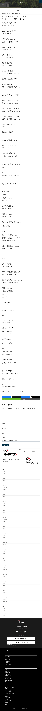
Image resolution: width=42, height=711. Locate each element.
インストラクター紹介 (8, 659)
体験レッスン (7, 677)
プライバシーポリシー (8, 700)
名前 (3, 423)
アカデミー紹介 (7, 656)
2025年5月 (4, 503)
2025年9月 (4, 494)
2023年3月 (4, 562)
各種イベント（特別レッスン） (10, 678)
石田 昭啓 (8, 661)
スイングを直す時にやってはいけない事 (11, 459)
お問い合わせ (7, 699)
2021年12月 (5, 597)
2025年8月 (4, 496)
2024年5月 (4, 530)
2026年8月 (4, 469)
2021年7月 (4, 608)
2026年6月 (4, 473)
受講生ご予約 (7, 704)
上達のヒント (7, 688)
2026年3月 (4, 480)
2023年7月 (4, 553)
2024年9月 (4, 521)
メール (4, 428)
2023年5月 (4, 558)
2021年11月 (5, 599)
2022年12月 (5, 569)
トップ (6, 650)
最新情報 (6, 702)
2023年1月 (4, 567)
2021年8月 (4, 606)
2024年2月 (4, 537)
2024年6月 (4, 528)
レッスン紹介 (7, 669)
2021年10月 (5, 601)
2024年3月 (4, 535)
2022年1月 (4, 594)
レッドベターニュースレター (10, 693)
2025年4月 (4, 505)
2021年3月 (4, 613)
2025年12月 (5, 487)
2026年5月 (4, 476)
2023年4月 (4, 560)
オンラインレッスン (8, 675)
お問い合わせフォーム (22, 638)
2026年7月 (4, 471)
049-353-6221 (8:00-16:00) (22, 642)
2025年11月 (5, 489)
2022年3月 (4, 590)
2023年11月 (5, 544)
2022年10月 (5, 574)
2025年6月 (4, 501)
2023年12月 (5, 542)
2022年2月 (4, 592)
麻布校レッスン (7, 674)
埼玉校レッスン (7, 671)
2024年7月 (4, 526)
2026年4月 (4, 478)
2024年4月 (4, 533)
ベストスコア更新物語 (8, 691)
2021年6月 (4, 610)
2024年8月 (4, 524)
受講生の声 (6, 696)
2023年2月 (4, 565)
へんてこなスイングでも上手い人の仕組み (27, 451)
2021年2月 (4, 615)
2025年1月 (4, 512)
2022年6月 (4, 583)
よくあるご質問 (7, 697)
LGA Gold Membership (8, 680)
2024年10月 (5, 519)
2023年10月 (5, 546)
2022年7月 (4, 581)
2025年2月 (4, 510)
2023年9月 (4, 549)
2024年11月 (5, 517)
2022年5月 (4, 585)
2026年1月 (4, 485)
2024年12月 (5, 514)
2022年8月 (4, 578)
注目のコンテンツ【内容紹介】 (10, 687)
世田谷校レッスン (8, 672)
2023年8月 (4, 551)
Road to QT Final (8, 690)
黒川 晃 (7, 662)
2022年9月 (4, 576)
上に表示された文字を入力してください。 (10, 440)
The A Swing (7, 658)
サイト (3, 433)
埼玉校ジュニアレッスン (9, 681)
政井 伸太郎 (8, 664)
